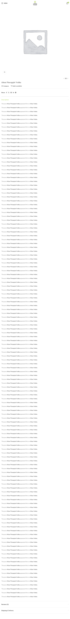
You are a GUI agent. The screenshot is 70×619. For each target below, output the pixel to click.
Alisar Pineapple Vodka (13, 103)
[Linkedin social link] (13, 92)
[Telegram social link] (15, 92)
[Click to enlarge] (4, 72)
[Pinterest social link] (11, 92)
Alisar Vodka (33, 103)
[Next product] (68, 78)
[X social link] (9, 92)
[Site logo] (35, 3)
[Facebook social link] (7, 92)
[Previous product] (64, 78)
